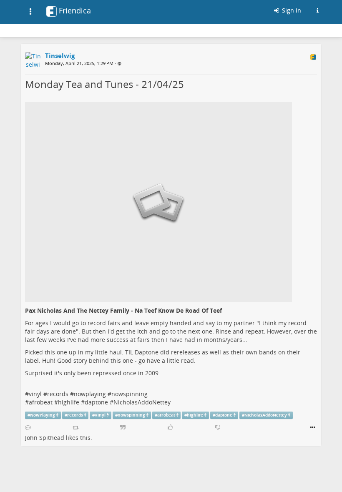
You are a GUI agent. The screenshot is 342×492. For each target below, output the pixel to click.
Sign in (290, 10)
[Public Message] (119, 63)
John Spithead (44, 438)
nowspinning (130, 394)
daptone (96, 402)
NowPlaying (42, 415)
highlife (68, 402)
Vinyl (100, 415)
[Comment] (28, 427)
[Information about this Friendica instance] (317, 10)
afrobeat (41, 402)
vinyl (35, 394)
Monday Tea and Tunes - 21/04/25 (104, 84)
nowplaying (90, 394)
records (57, 394)
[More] (312, 427)
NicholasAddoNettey (142, 402)
